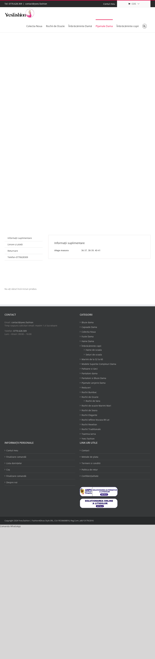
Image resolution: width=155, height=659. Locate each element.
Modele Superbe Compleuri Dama (99, 364)
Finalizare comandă (16, 456)
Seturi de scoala (94, 354)
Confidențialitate (90, 476)
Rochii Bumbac (89, 392)
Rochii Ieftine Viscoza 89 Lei (95, 419)
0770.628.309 (20, 330)
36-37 (84, 250)
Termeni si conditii (91, 463)
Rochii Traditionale (91, 429)
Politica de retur (90, 469)
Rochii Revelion (89, 424)
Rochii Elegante (89, 415)
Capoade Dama (89, 327)
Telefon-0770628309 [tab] (18, 257)
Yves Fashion (88, 438)
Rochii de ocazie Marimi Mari (96, 405)
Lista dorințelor (14, 463)
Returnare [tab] (13, 250)
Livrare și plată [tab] (15, 244)
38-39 (91, 250)
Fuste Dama (88, 336)
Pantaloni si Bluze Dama (94, 378)
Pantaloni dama (89, 373)
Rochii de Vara (93, 400)
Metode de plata (90, 456)
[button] (144, 25)
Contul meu (12, 450)
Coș (8, 469)
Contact (85, 450)
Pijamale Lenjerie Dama (94, 382)
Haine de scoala (94, 349)
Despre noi (11, 482)
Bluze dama (88, 322)
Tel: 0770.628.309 (13, 3)
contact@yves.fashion (36, 3)
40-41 (98, 250)
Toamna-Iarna (89, 433)
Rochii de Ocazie (90, 397)
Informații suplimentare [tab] (20, 238)
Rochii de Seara (89, 410)
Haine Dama (88, 341)
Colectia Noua (89, 331)
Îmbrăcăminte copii (91, 345)
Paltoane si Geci (90, 368)
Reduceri (86, 387)
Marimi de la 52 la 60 (92, 359)
